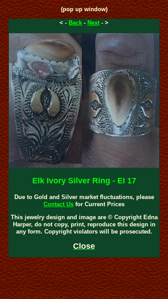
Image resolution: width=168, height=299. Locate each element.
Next (93, 22)
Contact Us (58, 204)
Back (75, 22)
